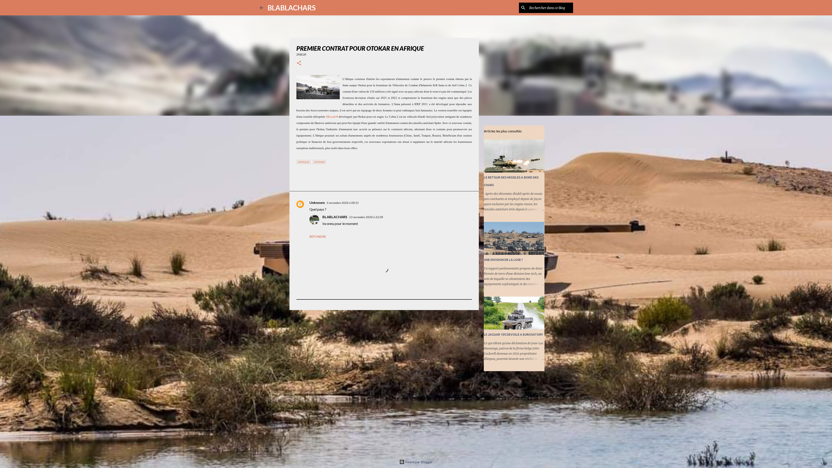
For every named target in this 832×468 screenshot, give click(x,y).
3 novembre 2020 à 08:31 (343, 203)
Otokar (319, 162)
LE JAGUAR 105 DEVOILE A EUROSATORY (513, 334)
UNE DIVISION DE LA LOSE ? (503, 260)
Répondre (317, 236)
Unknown (317, 202)
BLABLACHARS (292, 7)
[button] (299, 63)
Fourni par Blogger (419, 462)
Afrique (303, 162)
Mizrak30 (332, 116)
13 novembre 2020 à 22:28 (366, 217)
